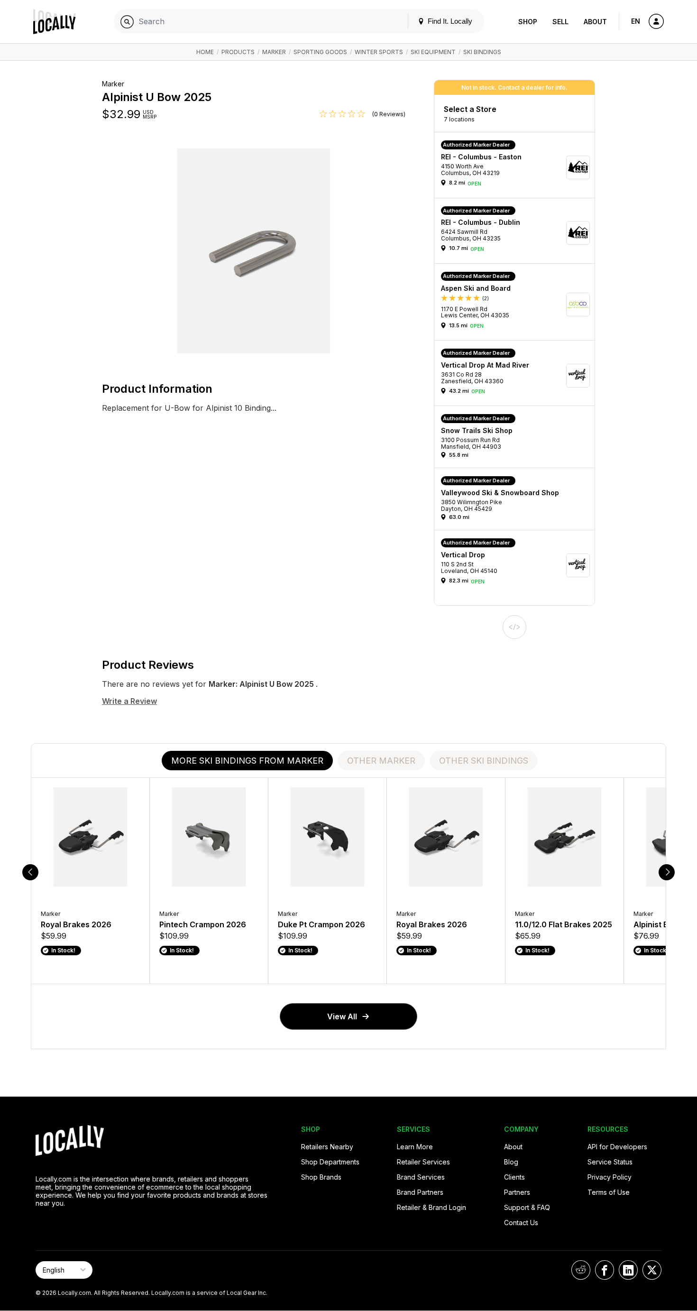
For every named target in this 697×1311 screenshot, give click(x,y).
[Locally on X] (651, 1270)
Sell (560, 22)
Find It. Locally (449, 21)
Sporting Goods (320, 51)
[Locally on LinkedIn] (628, 1270)
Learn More (415, 1147)
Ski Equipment (433, 51)
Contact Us (521, 1223)
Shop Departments (330, 1162)
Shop (527, 22)
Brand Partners (420, 1192)
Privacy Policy (609, 1177)
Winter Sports (379, 51)
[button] (518, 167)
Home (205, 51)
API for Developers (617, 1147)
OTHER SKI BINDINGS (483, 761)
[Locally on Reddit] (580, 1270)
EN (635, 21)
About (595, 22)
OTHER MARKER (381, 761)
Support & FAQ (527, 1207)
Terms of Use (608, 1192)
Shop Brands (321, 1177)
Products (238, 51)
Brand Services (421, 1177)
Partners (517, 1192)
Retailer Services (423, 1162)
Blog (511, 1162)
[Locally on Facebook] (604, 1270)
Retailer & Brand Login (431, 1207)
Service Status (610, 1162)
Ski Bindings (482, 51)
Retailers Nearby (327, 1147)
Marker (274, 51)
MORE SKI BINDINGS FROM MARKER (247, 761)
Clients (514, 1177)
